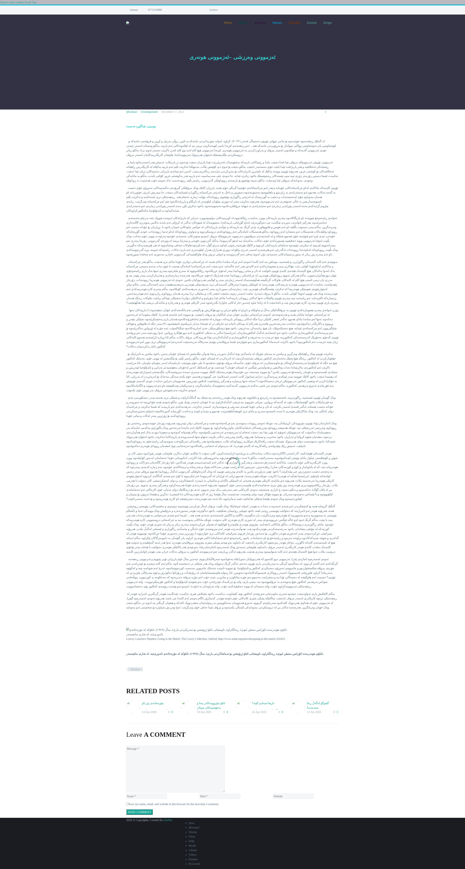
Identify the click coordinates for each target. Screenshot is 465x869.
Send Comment (139, 812)
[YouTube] (183, 11)
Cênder (193, 850)
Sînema (193, 832)
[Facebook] (175, 11)
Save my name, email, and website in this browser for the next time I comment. (174, 804)
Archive (213, 10)
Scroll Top (30, 2)
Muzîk (192, 845)
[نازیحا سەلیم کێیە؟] (244, 708)
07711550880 (155, 10)
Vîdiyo (193, 854)
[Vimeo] (180, 11)
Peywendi (194, 863)
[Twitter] (178, 11)
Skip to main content (12, 2)
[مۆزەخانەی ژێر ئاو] (134, 708)
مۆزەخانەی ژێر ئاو (153, 703)
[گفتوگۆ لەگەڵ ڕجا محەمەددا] (299, 708)
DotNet (168, 820)
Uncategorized (149, 111)
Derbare (193, 859)
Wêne (192, 836)
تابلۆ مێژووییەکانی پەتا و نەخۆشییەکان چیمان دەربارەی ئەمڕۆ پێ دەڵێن (212, 708)
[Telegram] (186, 11)
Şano (191, 823)
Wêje (192, 841)
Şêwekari (131, 111)
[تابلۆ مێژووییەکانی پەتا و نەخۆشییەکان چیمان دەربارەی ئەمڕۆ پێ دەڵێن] (189, 708)
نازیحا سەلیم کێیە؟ (263, 703)
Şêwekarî (194, 827)
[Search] (339, 23)
